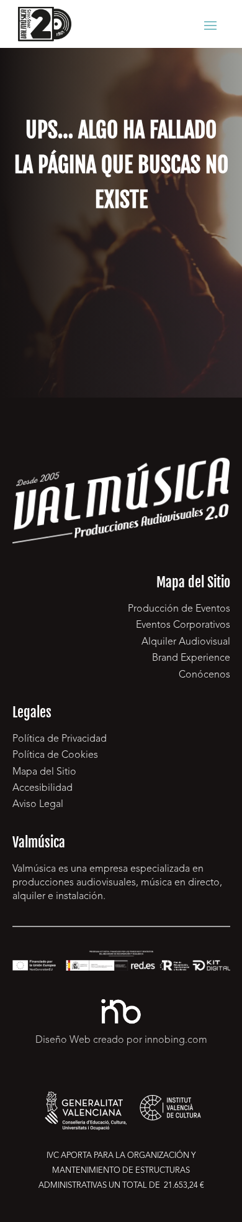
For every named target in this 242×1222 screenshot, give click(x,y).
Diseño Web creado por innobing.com (121, 1040)
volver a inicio (121, 280)
